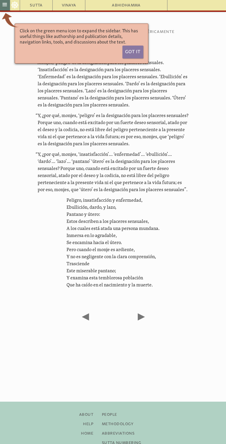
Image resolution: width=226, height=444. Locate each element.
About (86, 414)
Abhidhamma (126, 5)
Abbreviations (118, 433)
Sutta (36, 5)
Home (87, 433)
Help (88, 424)
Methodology (117, 424)
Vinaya (69, 5)
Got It (132, 52)
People (109, 414)
